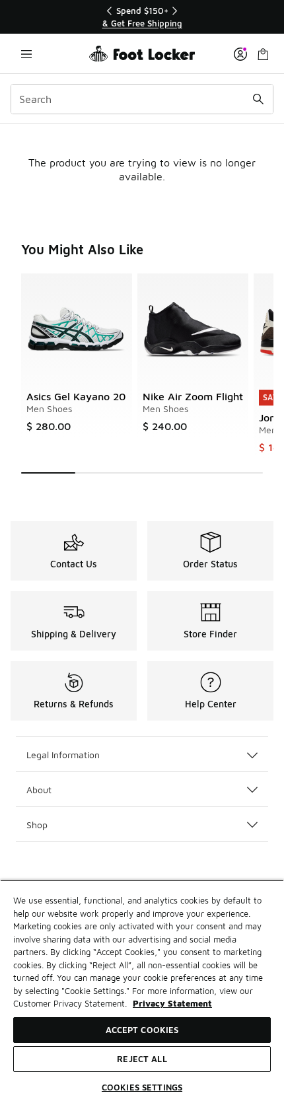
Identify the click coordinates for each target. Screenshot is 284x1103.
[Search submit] (258, 99)
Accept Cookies (142, 1029)
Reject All (141, 1058)
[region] (142, 17)
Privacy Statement (172, 1003)
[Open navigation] (26, 54)
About (39, 789)
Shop (37, 824)
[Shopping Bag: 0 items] (263, 54)
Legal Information (63, 754)
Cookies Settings (142, 1087)
